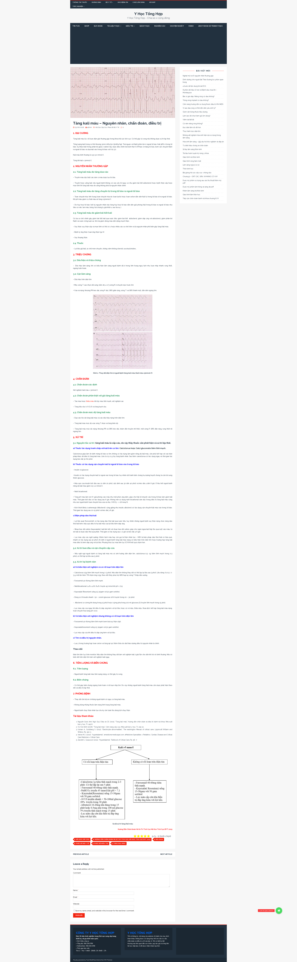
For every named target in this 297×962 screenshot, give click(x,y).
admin (89, 127)
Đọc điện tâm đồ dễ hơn (192, 127)
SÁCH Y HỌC (145, 26)
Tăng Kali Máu (119, 843)
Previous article (81, 854)
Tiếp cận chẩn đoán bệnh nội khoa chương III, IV (201, 198)
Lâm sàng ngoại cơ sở (191, 165)
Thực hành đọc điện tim (191, 131)
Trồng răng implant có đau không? (196, 100)
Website (76, 904)
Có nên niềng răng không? (193, 123)
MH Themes (108, 960)
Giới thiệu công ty (83, 941)
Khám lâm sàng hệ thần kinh (193, 191)
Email (75, 897)
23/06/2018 (79, 127)
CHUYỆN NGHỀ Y (177, 26)
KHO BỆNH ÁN (123, 2)
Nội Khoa (159, 839)
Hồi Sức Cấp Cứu (101, 127)
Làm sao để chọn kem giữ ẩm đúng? (196, 116)
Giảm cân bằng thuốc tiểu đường (195, 112)
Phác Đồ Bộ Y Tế (82, 843)
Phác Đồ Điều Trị (101, 843)
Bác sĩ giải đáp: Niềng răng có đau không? (199, 96)
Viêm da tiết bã (188, 120)
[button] (279, 910)
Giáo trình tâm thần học (191, 195)
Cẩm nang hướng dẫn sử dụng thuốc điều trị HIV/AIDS (203, 104)
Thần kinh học (188, 169)
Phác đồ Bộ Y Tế (113, 127)
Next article (166, 854)
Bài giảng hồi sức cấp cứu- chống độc (197, 173)
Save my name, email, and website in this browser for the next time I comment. (104, 911)
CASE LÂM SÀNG (139, 2)
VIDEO (191, 26)
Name (75, 890)
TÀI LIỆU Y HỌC (113, 26)
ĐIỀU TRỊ (129, 26)
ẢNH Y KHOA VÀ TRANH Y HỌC (210, 26)
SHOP (86, 26)
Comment (77, 873)
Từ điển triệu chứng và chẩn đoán (195, 145)
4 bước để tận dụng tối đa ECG (194, 86)
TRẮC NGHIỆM (78, 6)
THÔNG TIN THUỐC (80, 2)
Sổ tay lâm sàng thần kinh (192, 149)
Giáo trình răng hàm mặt (192, 161)
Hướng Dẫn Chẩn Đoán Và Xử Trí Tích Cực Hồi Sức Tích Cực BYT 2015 (122, 839)
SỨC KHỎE (98, 26)
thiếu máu (90, 401)
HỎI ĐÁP (152, 2)
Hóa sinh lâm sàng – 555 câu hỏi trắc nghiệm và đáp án (203, 142)
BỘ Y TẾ (109, 2)
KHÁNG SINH (96, 2)
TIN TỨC (76, 26)
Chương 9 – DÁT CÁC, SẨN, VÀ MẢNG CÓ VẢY (200, 176)
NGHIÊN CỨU (159, 26)
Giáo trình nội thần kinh (191, 157)
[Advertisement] (148, 46)
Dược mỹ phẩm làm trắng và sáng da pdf (198, 187)
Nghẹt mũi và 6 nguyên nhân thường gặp (198, 76)
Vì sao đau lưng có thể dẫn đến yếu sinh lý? (199, 108)
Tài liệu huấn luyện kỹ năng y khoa (196, 153)
